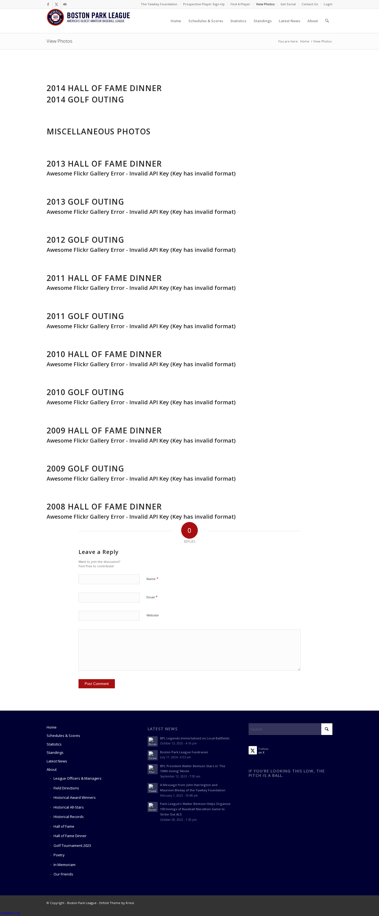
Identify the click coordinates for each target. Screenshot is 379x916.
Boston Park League (82, 903)
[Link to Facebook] (48, 4)
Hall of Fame (64, 826)
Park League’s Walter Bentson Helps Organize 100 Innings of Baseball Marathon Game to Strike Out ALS (195, 809)
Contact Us (310, 4)
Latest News (57, 761)
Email (152, 596)
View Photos (265, 4)
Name (152, 578)
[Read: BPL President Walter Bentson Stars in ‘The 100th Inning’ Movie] (153, 769)
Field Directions (66, 787)
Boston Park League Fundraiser (184, 752)
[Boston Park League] (88, 21)
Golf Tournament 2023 (72, 845)
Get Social (288, 4)
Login (328, 4)
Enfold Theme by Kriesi (116, 903)
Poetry (59, 854)
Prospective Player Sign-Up (204, 4)
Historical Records (69, 816)
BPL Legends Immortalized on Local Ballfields (194, 738)
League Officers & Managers (78, 778)
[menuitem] (159, 4)
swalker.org (10, 912)
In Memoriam (64, 864)
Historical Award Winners (75, 797)
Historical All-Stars (69, 807)
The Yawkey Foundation (159, 4)
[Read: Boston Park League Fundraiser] (153, 755)
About (52, 769)
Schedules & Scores (63, 735)
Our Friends (63, 874)
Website (152, 615)
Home (52, 727)
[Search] (327, 21)
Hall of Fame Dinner (70, 835)
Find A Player (240, 4)
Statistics (54, 744)
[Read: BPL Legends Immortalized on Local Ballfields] (153, 741)
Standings (55, 752)
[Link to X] (56, 4)
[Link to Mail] (65, 4)
